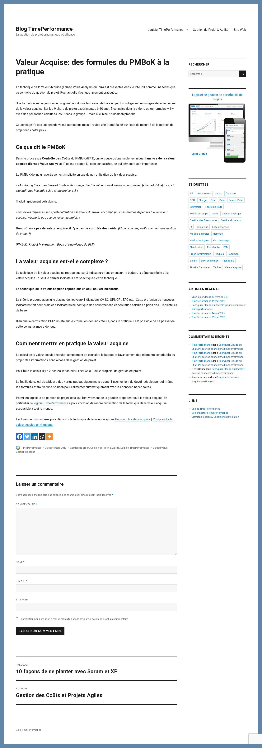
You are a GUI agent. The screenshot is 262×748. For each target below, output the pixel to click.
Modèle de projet (199, 233)
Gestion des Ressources (203, 220)
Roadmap (233, 253)
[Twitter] (27, 436)
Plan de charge (221, 240)
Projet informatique (200, 253)
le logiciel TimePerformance (49, 403)
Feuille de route (213, 206)
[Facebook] (19, 436)
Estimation (196, 206)
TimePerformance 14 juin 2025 (208, 313)
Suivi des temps (209, 260)
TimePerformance (199, 267)
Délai (222, 200)
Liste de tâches (220, 227)
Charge (203, 200)
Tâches (217, 267)
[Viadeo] (42, 436)
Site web (22, 599)
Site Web (240, 30)
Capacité (231, 193)
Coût (213, 200)
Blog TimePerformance (44, 29)
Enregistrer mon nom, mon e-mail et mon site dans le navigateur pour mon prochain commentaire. (75, 619)
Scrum (193, 260)
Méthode (218, 233)
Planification (196, 247)
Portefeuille (213, 247)
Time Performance (31, 447)
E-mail (21, 580)
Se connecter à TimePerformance (210, 412)
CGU (192, 200)
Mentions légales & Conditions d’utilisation (215, 416)
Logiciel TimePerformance (165, 30)
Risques (219, 253)
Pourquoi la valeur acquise (132, 419)
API (192, 193)
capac (218, 193)
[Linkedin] (34, 436)
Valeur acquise (233, 267)
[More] (49, 436)
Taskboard (228, 260)
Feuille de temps (199, 213)
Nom (20, 562)
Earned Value (160, 447)
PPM (225, 247)
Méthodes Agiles (199, 240)
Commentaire (26, 504)
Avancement (204, 193)
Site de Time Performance (206, 408)
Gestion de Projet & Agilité (210, 30)
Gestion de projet (79, 447)
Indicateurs (202, 227)
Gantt (215, 213)
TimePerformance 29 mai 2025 (208, 317)
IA (191, 227)
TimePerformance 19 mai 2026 (208, 301)
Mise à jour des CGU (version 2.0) (210, 297)
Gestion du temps (231, 220)
